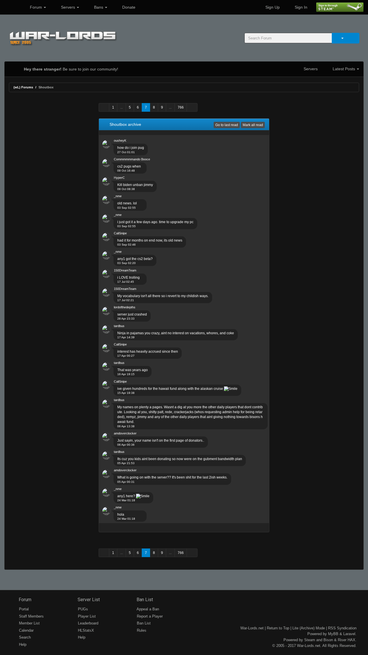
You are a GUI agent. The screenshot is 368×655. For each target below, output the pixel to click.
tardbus (119, 326)
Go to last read (226, 125)
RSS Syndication (342, 628)
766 (181, 107)
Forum (36, 7)
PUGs (82, 609)
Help (22, 644)
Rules (141, 630)
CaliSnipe (120, 233)
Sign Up (272, 7)
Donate (128, 7)
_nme (118, 196)
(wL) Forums (23, 87)
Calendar (26, 630)
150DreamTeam (125, 270)
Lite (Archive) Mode (308, 628)
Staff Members (31, 616)
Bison (328, 640)
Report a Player (149, 616)
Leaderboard (87, 623)
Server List (88, 599)
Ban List (144, 599)
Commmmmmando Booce (132, 159)
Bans (98, 7)
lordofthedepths (124, 307)
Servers (68, 7)
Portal (23, 609)
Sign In (300, 7)
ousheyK (120, 140)
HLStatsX (85, 630)
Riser (342, 640)
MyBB (333, 634)
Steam (309, 640)
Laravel (349, 634)
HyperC (119, 177)
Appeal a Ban (147, 609)
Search (24, 637)
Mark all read (253, 125)
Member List (29, 623)
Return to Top (278, 628)
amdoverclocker (125, 433)
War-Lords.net (252, 628)
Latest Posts (343, 69)
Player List (86, 616)
